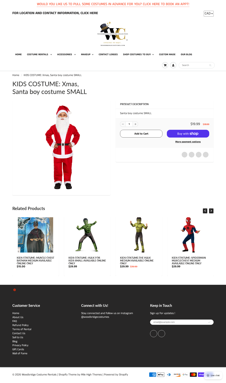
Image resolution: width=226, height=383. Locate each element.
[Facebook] (153, 333)
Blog (14, 341)
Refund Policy (20, 325)
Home (15, 75)
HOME (18, 54)
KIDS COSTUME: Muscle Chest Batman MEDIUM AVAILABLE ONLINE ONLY (35, 260)
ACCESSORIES (65, 54)
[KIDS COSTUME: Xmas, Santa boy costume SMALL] (61, 147)
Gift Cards (18, 349)
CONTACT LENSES (108, 54)
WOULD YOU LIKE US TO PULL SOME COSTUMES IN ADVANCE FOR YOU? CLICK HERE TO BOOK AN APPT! (113, 4)
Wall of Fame (19, 353)
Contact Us (18, 333)
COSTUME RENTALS (38, 54)
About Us (17, 317)
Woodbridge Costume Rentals (39, 375)
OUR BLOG (186, 54)
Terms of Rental (21, 329)
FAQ (14, 321)
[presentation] (205, 210)
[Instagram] (161, 333)
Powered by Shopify (116, 375)
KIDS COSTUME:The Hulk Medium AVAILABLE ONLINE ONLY (137, 260)
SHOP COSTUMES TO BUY (137, 54)
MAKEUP (85, 54)
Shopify (63, 375)
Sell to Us (17, 337)
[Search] (210, 65)
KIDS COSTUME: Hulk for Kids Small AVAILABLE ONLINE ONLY (87, 260)
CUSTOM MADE (167, 54)
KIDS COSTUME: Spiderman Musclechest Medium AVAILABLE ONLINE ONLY (189, 260)
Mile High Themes (91, 375)
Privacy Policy (20, 345)
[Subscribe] (209, 322)
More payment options (188, 142)
